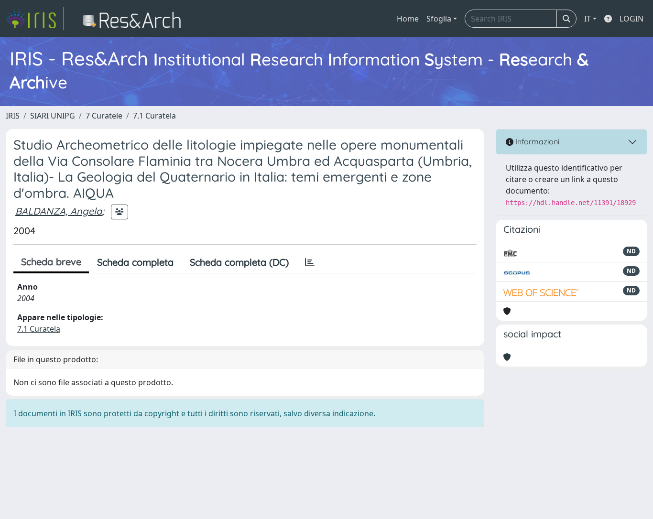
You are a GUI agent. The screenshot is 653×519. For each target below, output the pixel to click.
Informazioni (536, 141)
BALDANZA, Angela (58, 211)
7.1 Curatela (154, 115)
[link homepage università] (134, 18)
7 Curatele (104, 115)
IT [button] (587, 18)
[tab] (310, 262)
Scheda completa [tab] (135, 262)
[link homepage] (35, 18)
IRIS (13, 115)
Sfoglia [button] (438, 18)
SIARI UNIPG (52, 115)
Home (408, 18)
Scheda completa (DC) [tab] (239, 262)
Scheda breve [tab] (51, 262)
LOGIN (631, 18)
